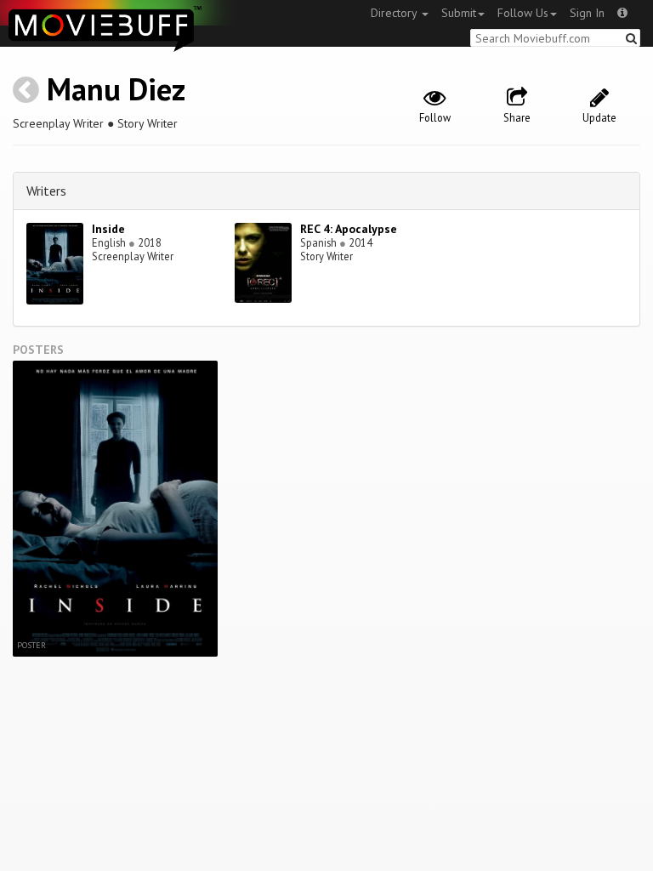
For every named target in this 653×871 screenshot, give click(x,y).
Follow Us (522, 12)
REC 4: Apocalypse (348, 228)
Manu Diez (116, 89)
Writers (46, 190)
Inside (108, 228)
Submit (458, 12)
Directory (395, 12)
